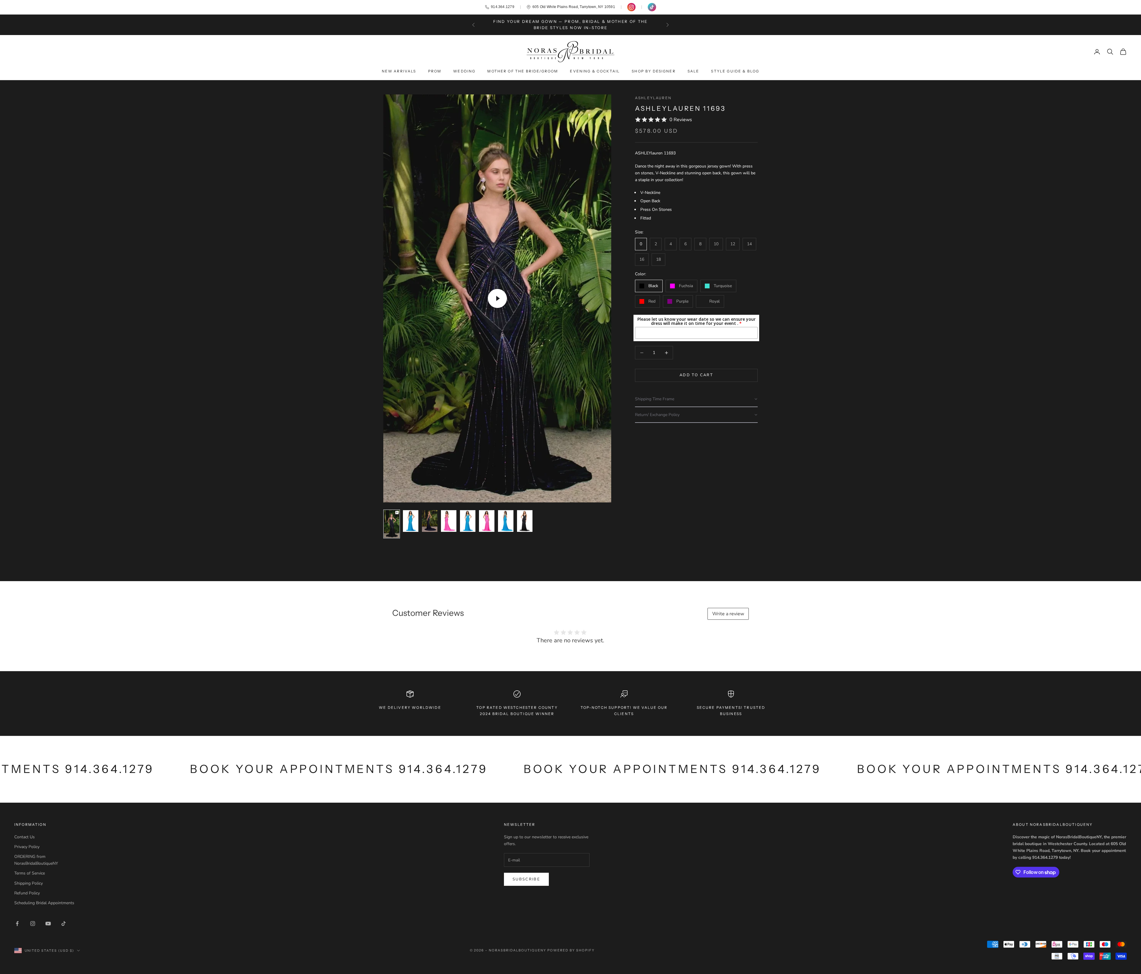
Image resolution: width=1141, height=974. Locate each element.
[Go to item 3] (429, 521)
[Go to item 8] (524, 521)
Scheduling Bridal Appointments (44, 903)
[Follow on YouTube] (48, 923)
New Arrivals (399, 71)
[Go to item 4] (448, 521)
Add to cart (696, 375)
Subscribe (526, 879)
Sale (693, 71)
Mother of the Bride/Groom (522, 71)
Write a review (728, 614)
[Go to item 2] (410, 521)
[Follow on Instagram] (33, 923)
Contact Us (24, 837)
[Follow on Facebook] (17, 923)
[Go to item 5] (467, 521)
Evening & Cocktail (595, 71)
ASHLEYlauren (653, 98)
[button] (696, 399)
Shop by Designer (654, 71)
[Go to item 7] (505, 521)
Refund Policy (27, 893)
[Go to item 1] (391, 524)
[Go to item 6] (486, 521)
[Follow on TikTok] (64, 923)
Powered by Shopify (571, 950)
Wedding (464, 71)
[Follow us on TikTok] (652, 7)
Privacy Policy (27, 847)
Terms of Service (29, 873)
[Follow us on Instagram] (631, 7)
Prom (435, 71)
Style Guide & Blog (735, 71)
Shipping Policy (28, 883)
